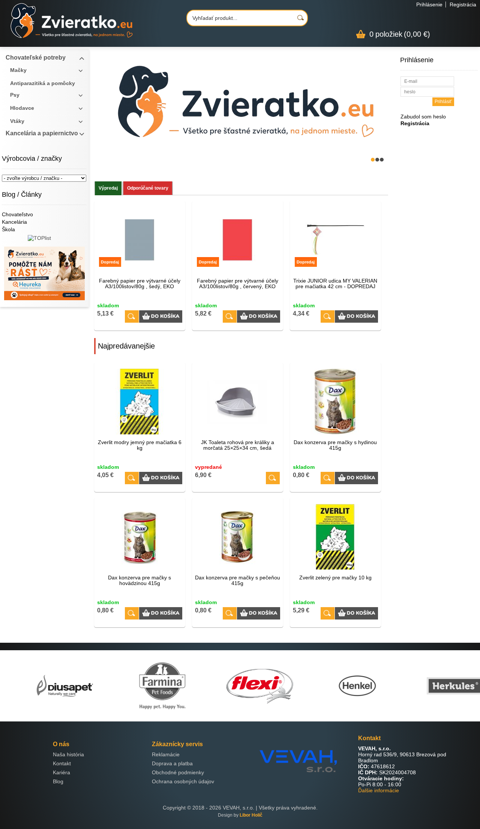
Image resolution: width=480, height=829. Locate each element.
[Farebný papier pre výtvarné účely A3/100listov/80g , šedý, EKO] (132, 316)
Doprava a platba (172, 763)
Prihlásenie (429, 4)
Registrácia (463, 4)
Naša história (68, 754)
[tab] (108, 188)
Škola (8, 229)
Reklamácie (166, 754)
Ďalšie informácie (378, 790)
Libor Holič (251, 815)
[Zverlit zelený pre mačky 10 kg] (335, 537)
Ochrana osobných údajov (183, 781)
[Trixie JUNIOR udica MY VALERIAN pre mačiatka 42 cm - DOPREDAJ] (327, 316)
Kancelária (14, 222)
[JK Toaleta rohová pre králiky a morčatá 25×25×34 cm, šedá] (237, 401)
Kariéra (61, 772)
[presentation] (108, 188)
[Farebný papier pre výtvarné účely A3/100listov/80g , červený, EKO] (230, 316)
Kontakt (62, 763)
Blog (58, 781)
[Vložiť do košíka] (160, 316)
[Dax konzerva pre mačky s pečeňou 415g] (237, 537)
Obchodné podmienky (178, 772)
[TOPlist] (44, 241)
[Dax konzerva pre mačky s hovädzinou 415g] (139, 537)
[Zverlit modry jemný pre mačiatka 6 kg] (139, 401)
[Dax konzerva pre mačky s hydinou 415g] (335, 401)
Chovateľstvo (17, 214)
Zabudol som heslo (423, 117)
